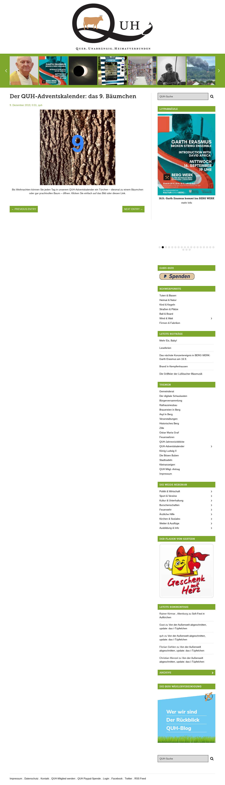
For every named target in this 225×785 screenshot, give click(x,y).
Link (123, 193)
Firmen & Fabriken (169, 322)
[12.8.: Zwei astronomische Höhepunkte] (83, 70)
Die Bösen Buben (169, 455)
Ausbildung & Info (169, 528)
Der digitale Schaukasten (173, 396)
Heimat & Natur (167, 300)
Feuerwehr (165, 509)
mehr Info (186, 202)
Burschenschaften (169, 505)
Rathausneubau (168, 405)
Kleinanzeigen (167, 464)
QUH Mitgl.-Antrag (169, 469)
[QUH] (112, 27)
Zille (161, 428)
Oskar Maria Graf (169, 432)
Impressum (165, 473)
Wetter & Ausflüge (169, 523)
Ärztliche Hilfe (167, 514)
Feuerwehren (166, 437)
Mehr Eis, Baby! (168, 340)
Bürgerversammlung (170, 400)
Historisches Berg (169, 423)
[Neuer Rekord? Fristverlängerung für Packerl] (186, 570)
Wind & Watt (166, 318)
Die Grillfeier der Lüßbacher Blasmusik (180, 373)
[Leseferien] (142, 70)
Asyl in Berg (166, 414)
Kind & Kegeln (167, 304)
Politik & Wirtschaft (169, 491)
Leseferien (165, 347)
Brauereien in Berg (169, 409)
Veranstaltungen (168, 418)
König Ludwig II (167, 450)
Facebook (117, 778)
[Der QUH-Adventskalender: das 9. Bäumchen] (77, 147)
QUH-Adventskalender (171, 446)
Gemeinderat (166, 391)
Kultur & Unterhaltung (171, 500)
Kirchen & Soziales (169, 518)
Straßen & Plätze (168, 309)
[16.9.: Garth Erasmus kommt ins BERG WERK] (53, 70)
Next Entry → (133, 209)
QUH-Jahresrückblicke (171, 441)
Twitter (128, 778)
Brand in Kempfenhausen (173, 366)
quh (40, 105)
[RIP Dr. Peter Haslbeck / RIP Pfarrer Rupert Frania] (24, 70)
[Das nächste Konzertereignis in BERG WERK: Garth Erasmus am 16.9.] (171, 70)
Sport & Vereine (168, 495)
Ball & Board (166, 313)
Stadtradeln (165, 460)
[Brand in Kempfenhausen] (201, 70)
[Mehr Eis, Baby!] (112, 70)
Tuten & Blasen (167, 295)
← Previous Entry (23, 209)
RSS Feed (140, 778)
